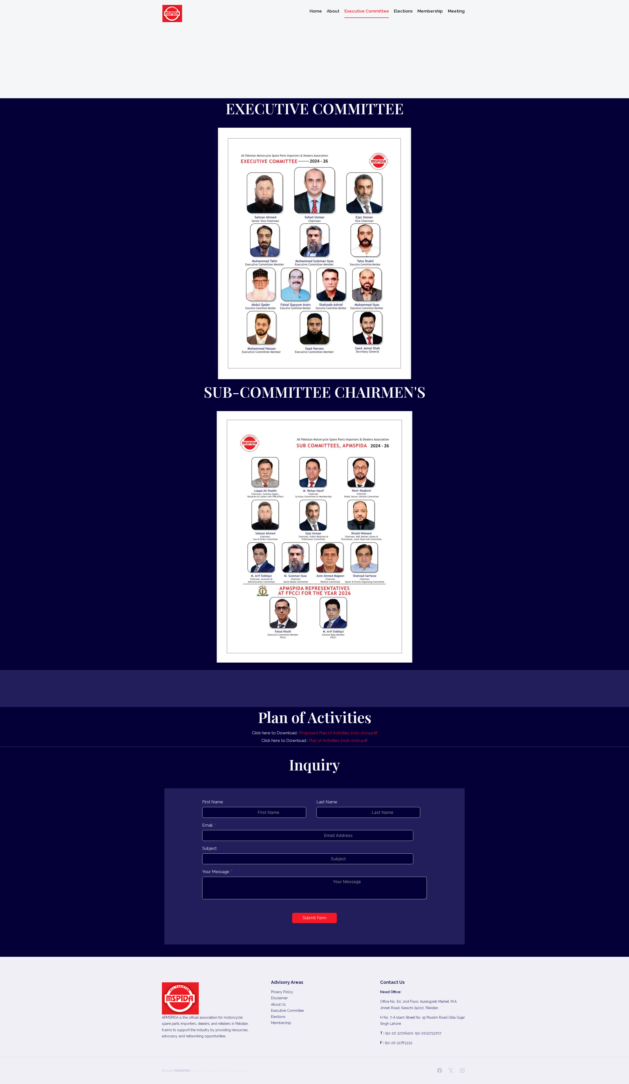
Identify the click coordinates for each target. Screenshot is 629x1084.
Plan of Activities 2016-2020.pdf (338, 740)
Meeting (456, 11)
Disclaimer (279, 998)
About (333, 11)
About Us (278, 1004)
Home (316, 11)
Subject (209, 848)
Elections (403, 11)
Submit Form (314, 918)
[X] (451, 1070)
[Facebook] (439, 1070)
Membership (430, 11)
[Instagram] (462, 1070)
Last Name (326, 801)
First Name (212, 801)
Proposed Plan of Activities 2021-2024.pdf (338, 732)
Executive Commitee (287, 1011)
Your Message (215, 871)
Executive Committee (366, 11)
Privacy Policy (282, 992)
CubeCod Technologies (227, 1070)
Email (207, 825)
